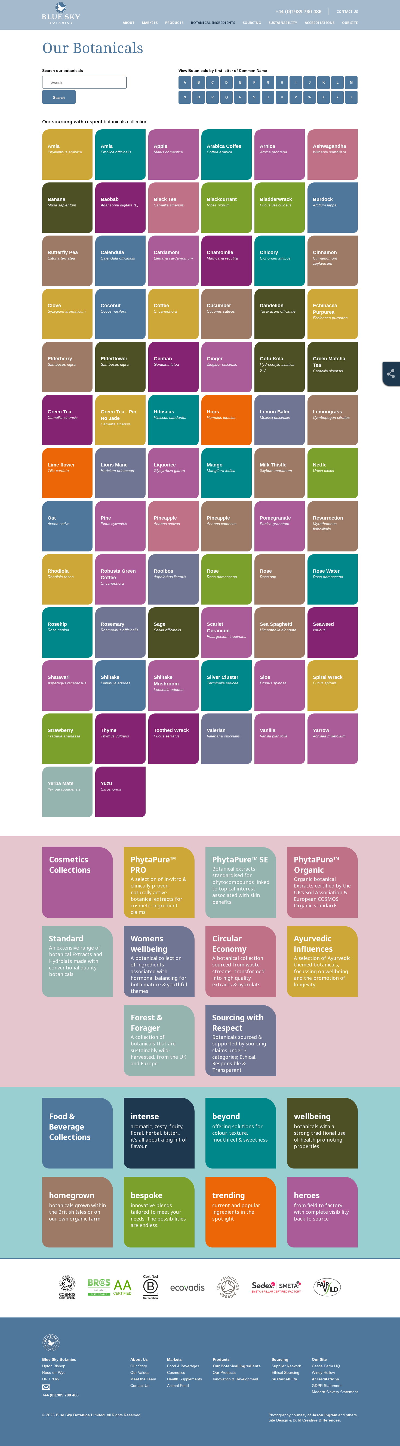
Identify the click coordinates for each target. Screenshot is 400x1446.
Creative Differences (321, 1420)
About (128, 22)
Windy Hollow (323, 1372)
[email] (61, 1387)
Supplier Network (286, 1366)
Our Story (138, 1366)
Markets (150, 22)
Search (59, 98)
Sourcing (252, 22)
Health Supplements (184, 1379)
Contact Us (347, 11)
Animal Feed (178, 1385)
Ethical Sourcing (285, 1372)
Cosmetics (176, 1372)
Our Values (139, 1372)
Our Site (350, 22)
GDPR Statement (326, 1385)
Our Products (224, 1372)
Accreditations (319, 22)
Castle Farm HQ (326, 1366)
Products (174, 22)
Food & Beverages (183, 1366)
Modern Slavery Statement (335, 1392)
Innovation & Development (235, 1379)
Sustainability (283, 22)
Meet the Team (143, 1379)
